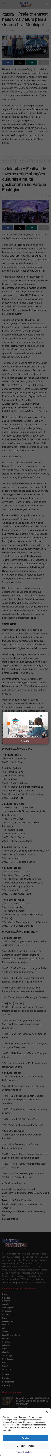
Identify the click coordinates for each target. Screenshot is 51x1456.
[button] (46, 1411)
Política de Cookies (24, 1452)
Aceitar (25, 1438)
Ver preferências (25, 1446)
